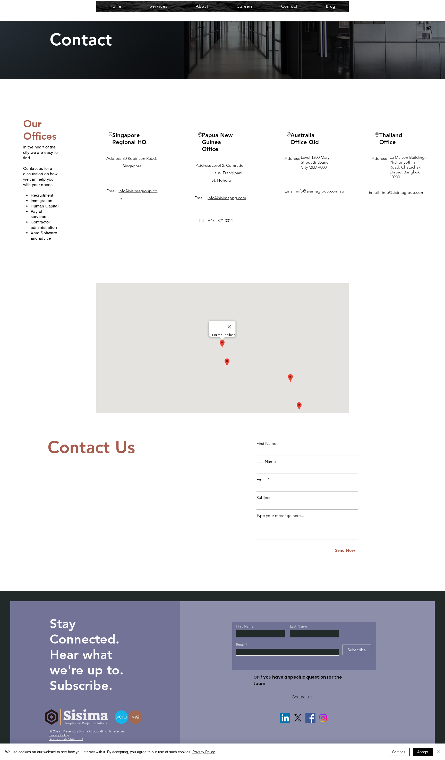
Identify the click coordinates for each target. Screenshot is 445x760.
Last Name (266, 462)
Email (261, 480)
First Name (266, 443)
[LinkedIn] (285, 718)
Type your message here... (280, 516)
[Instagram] (323, 718)
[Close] (439, 752)
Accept (422, 751)
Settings (398, 751)
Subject (263, 498)
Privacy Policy (203, 751)
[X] (298, 718)
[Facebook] (310, 718)
